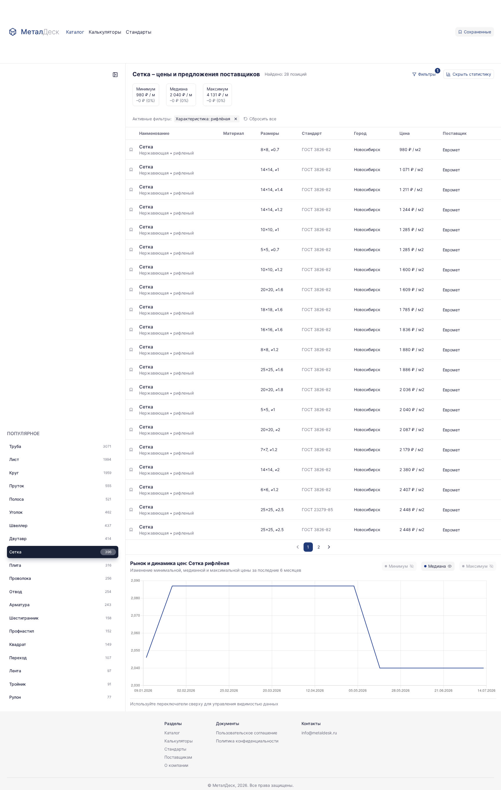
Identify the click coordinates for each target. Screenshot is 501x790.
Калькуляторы (105, 32)
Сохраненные (477, 31)
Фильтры (427, 74)
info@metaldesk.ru (319, 732)
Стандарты (138, 32)
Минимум (398, 566)
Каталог (75, 32)
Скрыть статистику (472, 74)
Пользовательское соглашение (246, 732)
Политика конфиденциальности (247, 740)
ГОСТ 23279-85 (317, 509)
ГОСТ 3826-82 (316, 149)
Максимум (477, 566)
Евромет (451, 149)
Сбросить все (262, 118)
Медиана (437, 566)
